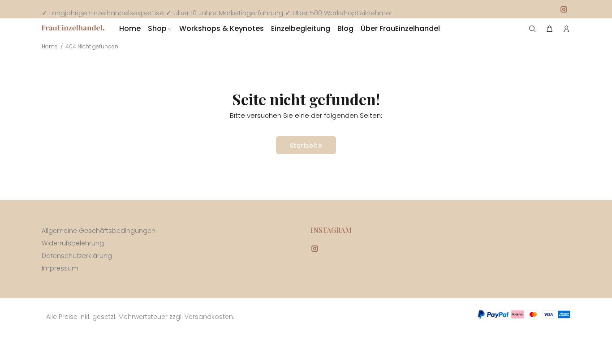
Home (50, 46)
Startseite (306, 145)
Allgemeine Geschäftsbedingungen (98, 230)
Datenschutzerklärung (77, 255)
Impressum (60, 268)
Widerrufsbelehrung (73, 243)
